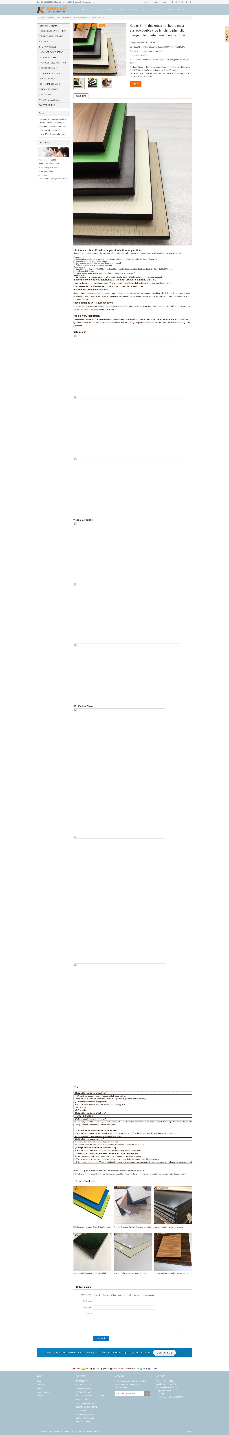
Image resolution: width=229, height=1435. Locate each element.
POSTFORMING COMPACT (50, 84)
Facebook (172, 2)
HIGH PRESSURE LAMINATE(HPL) (52, 31)
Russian (153, 1368)
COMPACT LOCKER (48, 57)
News (122, 9)
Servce (133, 9)
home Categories (176, 9)
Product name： (86, 1295)
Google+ (179, 2)
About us (97, 9)
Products (110, 9)
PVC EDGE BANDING (47, 105)
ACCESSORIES (45, 95)
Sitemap (40, 1396)
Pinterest (186, 2)
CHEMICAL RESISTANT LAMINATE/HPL (47, 90)
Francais (97, 1368)
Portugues (116, 1368)
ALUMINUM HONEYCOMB (49, 73)
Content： (88, 1314)
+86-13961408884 (65, 2)
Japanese (127, 1368)
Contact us (158, 9)
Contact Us (156, 2)
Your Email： (87, 1307)
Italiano (107, 1368)
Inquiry (164, 2)
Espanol (88, 1368)
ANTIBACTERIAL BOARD (49, 100)
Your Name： (87, 1301)
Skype (190, 2)
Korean (137, 1368)
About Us (147, 2)
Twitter (176, 2)
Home (85, 9)
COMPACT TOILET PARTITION (53, 63)
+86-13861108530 (47, 2)
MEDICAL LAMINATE (47, 79)
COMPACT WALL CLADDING (51, 52)
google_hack (48, 171)
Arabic (144, 1368)
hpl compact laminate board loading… (53, 119)
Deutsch (78, 1368)
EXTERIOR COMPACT (48, 68)
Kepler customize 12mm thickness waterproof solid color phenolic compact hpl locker (113, 1171)
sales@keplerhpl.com (86, 2)
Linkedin (183, 2)
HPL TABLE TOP (45, 42)
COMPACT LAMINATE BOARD (51, 36)
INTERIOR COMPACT (64, 18)
